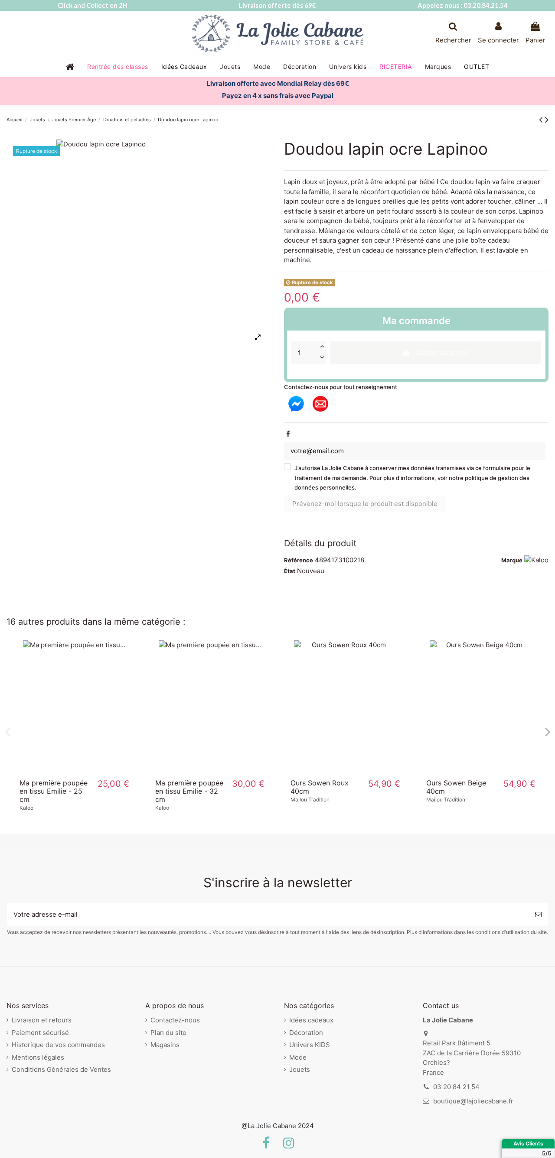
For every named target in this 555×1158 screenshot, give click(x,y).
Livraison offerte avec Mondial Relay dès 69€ (277, 83)
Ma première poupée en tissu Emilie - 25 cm (54, 791)
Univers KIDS (309, 1045)
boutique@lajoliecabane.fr (473, 1101)
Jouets (299, 1069)
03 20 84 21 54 (456, 1087)
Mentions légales (38, 1057)
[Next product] (546, 119)
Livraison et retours (42, 1020)
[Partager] (288, 434)
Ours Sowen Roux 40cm (320, 786)
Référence (298, 560)
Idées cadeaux (311, 1020)
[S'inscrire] (538, 914)
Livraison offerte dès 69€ (277, 5)
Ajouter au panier (442, 352)
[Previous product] (542, 119)
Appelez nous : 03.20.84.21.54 (463, 5)
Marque (511, 560)
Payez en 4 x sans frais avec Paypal (277, 95)
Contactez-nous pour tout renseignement (340, 386)
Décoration (306, 1032)
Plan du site (168, 1032)
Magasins (165, 1045)
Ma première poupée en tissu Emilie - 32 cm (189, 791)
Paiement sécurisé (40, 1032)
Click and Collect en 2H (92, 5)
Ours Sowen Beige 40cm (456, 786)
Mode (298, 1057)
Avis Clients (528, 1143)
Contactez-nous (175, 1020)
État (289, 571)
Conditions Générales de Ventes (61, 1069)
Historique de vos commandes (58, 1045)
